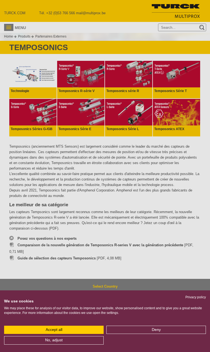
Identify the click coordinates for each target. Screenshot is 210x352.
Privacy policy (195, 297)
